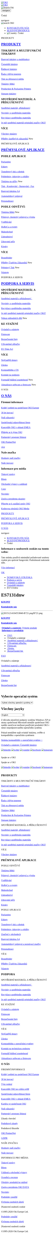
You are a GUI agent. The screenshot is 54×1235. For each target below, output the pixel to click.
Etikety (4, 166)
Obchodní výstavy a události (14, 484)
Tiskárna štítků (7, 212)
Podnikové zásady (9, 1123)
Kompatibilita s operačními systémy (17, 1043)
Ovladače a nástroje (10, 329)
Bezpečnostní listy (9, 339)
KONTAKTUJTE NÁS (18, 28)
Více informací (8, 567)
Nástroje (5, 272)
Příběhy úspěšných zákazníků (14, 138)
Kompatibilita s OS (10, 370)
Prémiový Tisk (7, 267)
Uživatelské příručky (10, 344)
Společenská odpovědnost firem (15, 422)
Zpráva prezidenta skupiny (13, 499)
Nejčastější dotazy (9, 360)
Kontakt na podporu (10, 375)
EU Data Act (7, 349)
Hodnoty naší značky (10, 458)
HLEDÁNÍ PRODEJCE (18, 30)
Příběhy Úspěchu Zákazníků (14, 262)
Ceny (3, 489)
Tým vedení (6, 1084)
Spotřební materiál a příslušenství (16, 298)
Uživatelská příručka (17, 643)
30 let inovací (7, 412)
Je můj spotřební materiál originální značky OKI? (23, 122)
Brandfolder (6, 257)
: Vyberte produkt (19, 628)
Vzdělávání (6, 222)
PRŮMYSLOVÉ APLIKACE (22, 150)
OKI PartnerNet (8, 442)
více (3, 447)
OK (3, 572)
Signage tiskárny (8, 93)
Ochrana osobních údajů (13, 1202)
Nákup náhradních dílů (11, 318)
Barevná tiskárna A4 (10, 191)
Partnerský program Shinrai (13, 437)
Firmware (5, 334)
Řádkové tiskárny (9, 69)
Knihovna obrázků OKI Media (15, 508)
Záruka (4, 365)
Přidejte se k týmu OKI (11, 432)
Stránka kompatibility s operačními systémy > (21, 740)
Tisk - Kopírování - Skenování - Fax (17, 186)
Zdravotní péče (8, 241)
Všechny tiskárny (9, 134)
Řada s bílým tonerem (11, 74)
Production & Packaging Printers (16, 89)
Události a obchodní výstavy (14, 1172)
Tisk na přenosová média (12, 79)
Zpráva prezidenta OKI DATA (15, 1187)
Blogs (3, 479)
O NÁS (6, 396)
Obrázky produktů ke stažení (14, 1182)
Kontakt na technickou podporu (15, 1048)
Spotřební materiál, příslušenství (15, 108)
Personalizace (7, 201)
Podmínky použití (9, 1197)
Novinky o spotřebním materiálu (16, 113)
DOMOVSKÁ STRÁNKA (19, 577)
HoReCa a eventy (9, 227)
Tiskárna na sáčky (9, 181)
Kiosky (4, 246)
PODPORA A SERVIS (17, 283)
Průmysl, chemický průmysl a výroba (18, 217)
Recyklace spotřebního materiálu (16, 118)
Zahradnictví (7, 236)
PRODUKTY (11, 44)
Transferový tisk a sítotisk (12, 171)
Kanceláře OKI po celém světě (15, 1089)
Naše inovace (7, 463)
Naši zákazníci (7, 417)
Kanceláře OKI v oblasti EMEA (16, 427)
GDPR (4, 1138)
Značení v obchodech (11, 934)
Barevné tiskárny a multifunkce (15, 59)
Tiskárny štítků (8, 84)
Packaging (6, 162)
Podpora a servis (14, 580)
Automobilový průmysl (11, 196)
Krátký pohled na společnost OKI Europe (20, 408)
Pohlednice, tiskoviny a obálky (15, 176)
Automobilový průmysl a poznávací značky (21, 944)
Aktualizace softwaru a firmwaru (16, 384)
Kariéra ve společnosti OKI (13, 1104)
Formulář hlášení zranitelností (14, 380)
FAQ (10, 635)
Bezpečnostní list (15, 651)
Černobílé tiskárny (9, 64)
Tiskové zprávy (8, 474)
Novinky (5, 494)
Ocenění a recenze (9, 1177)
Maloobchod (7, 232)
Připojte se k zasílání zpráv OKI (15, 503)
